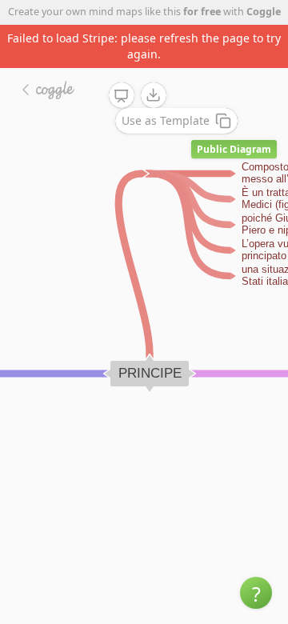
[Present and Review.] (121, 96)
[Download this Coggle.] (153, 95)
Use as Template (166, 120)
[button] (256, 593)
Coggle (263, 11)
